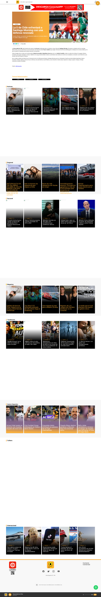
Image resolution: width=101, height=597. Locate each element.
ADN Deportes (19, 66)
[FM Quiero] (7, 2)
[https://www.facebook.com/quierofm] (43, 571)
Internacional (46, 339)
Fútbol (18, 79)
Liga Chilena (44, 79)
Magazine (64, 218)
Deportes (16, 24)
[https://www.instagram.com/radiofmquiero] (53, 572)
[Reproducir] (98, 3)
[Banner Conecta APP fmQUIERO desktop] (50, 7)
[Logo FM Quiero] (17, 2)
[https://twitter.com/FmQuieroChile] (48, 572)
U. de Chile (31, 79)
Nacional (10, 218)
